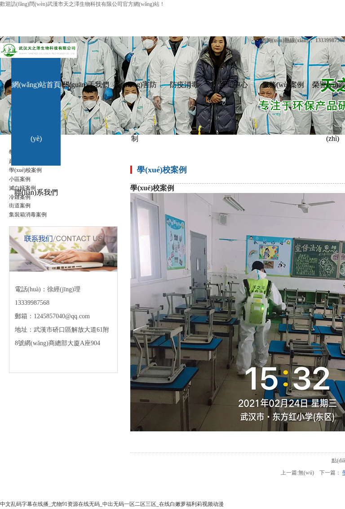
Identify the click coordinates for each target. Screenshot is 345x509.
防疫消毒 (184, 84)
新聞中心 (233, 84)
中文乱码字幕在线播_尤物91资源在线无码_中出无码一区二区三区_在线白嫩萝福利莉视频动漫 (112, 504)
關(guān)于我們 (85, 84)
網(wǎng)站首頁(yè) (36, 111)
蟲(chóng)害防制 (135, 111)
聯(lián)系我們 (36, 192)
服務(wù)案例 (283, 84)
